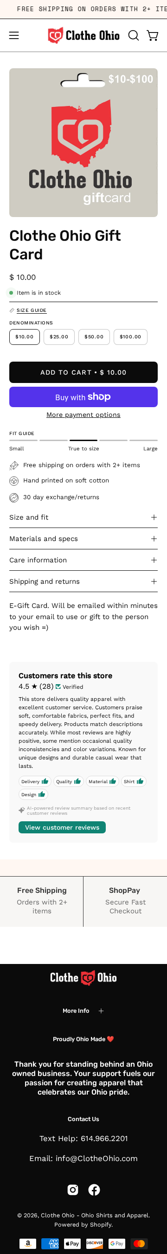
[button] (132, 35)
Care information (38, 560)
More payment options (83, 414)
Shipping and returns (44, 581)
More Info (76, 1010)
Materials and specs (43, 539)
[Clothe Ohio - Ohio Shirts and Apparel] (83, 35)
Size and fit (28, 517)
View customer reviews (62, 827)
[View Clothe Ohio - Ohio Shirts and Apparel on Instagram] (73, 1190)
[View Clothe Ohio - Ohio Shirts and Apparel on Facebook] (94, 1190)
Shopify (100, 1224)
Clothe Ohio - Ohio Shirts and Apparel (94, 1215)
